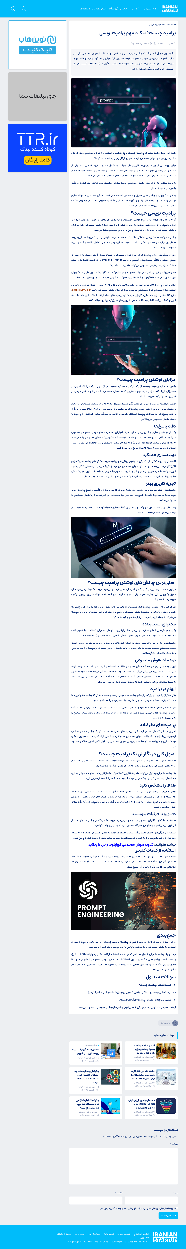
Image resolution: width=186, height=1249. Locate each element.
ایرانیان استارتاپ (141, 1234)
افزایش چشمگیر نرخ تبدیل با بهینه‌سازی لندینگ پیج (85, 1051)
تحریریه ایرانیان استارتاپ (143, 1057)
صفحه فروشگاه (64, 1234)
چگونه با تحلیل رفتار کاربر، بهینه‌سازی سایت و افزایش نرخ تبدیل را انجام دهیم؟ (142, 1075)
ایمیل (118, 1193)
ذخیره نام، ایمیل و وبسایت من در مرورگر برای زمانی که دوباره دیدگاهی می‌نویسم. (138, 1208)
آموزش (135, 8)
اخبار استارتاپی (150, 8)
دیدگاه (174, 1144)
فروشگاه (113, 8)
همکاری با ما (143, 1237)
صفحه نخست (170, 24)
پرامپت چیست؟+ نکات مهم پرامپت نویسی (137, 33)
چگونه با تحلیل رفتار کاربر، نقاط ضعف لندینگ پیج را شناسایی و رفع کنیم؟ (87, 1104)
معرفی (125, 8)
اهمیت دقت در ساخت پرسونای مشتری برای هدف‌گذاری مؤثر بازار (144, 1049)
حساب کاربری (94, 1234)
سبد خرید (79, 1234)
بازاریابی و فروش (156, 24)
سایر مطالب (99, 8)
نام (175, 1193)
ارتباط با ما (85, 8)
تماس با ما (109, 1234)
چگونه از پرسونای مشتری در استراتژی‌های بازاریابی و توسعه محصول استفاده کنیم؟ (86, 1076)
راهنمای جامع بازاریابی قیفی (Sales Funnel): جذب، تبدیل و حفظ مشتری (141, 1104)
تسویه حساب (123, 1234)
